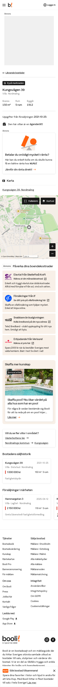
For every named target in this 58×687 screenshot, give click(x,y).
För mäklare (8, 574)
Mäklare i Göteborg (40, 549)
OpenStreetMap (8, 256)
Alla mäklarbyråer (39, 559)
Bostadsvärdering (11, 549)
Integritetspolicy (39, 591)
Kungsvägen (41, 442)
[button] (29, 227)
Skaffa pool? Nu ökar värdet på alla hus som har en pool (27, 401)
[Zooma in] (52, 246)
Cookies (35, 601)
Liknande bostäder (15, 72)
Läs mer (31, 682)
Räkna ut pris (28, 343)
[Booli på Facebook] (53, 639)
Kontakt (6, 601)
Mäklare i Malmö (38, 554)
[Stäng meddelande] (54, 671)
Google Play (8, 618)
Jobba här (7, 596)
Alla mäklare (36, 564)
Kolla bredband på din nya (32, 321)
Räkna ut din (30, 278)
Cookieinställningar (40, 606)
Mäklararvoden (38, 569)
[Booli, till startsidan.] (10, 5)
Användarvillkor (38, 586)
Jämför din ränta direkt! (18, 169)
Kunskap (6, 554)
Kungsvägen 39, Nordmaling (18, 189)
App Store (7, 623)
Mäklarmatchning (39, 574)
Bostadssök (8, 544)
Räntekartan (8, 559)
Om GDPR (36, 596)
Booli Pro (6, 564)
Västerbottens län (15, 437)
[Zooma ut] (52, 254)
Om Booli (6, 586)
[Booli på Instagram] (46, 639)
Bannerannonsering (12, 569)
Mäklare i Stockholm (40, 544)
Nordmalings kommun (17, 442)
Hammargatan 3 (14, 498)
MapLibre (19, 256)
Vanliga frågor (9, 606)
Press (5, 591)
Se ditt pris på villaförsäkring (31, 300)
